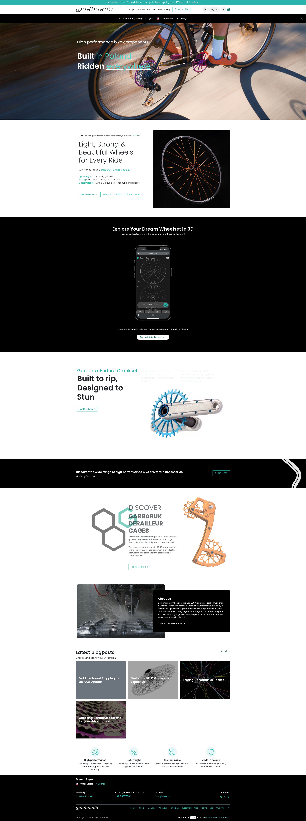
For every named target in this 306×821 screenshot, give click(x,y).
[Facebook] (225, 796)
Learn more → (89, 194)
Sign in (214, 9)
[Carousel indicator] (144, 114)
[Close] (301, 18)
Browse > (136, 136)
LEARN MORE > (87, 408)
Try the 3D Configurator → (152, 337)
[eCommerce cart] (223, 9)
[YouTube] (228, 796)
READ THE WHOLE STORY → (175, 623)
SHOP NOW (221, 473)
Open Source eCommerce (217, 817)
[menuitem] (132, 9)
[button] (205, 9)
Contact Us (181, 9)
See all (224, 651)
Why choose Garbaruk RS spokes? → (124, 194)
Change (183, 18)
